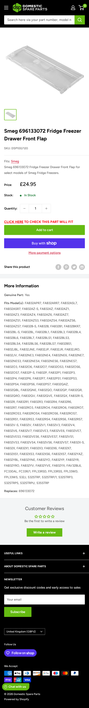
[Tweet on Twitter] (74, 267)
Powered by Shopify (16, 699)
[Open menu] (6, 7)
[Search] (80, 19)
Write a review (44, 532)
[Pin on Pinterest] (66, 267)
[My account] (73, 7)
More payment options (45, 253)
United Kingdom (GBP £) (21, 631)
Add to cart (44, 230)
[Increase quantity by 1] (46, 208)
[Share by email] (82, 267)
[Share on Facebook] (58, 267)
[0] (81, 7)
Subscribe (17, 612)
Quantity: (10, 208)
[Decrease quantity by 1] (24, 208)
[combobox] (39, 19)
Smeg (15, 161)
